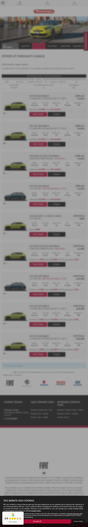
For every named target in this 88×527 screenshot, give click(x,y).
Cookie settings (78, 521)
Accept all (37, 521)
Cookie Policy (36, 511)
